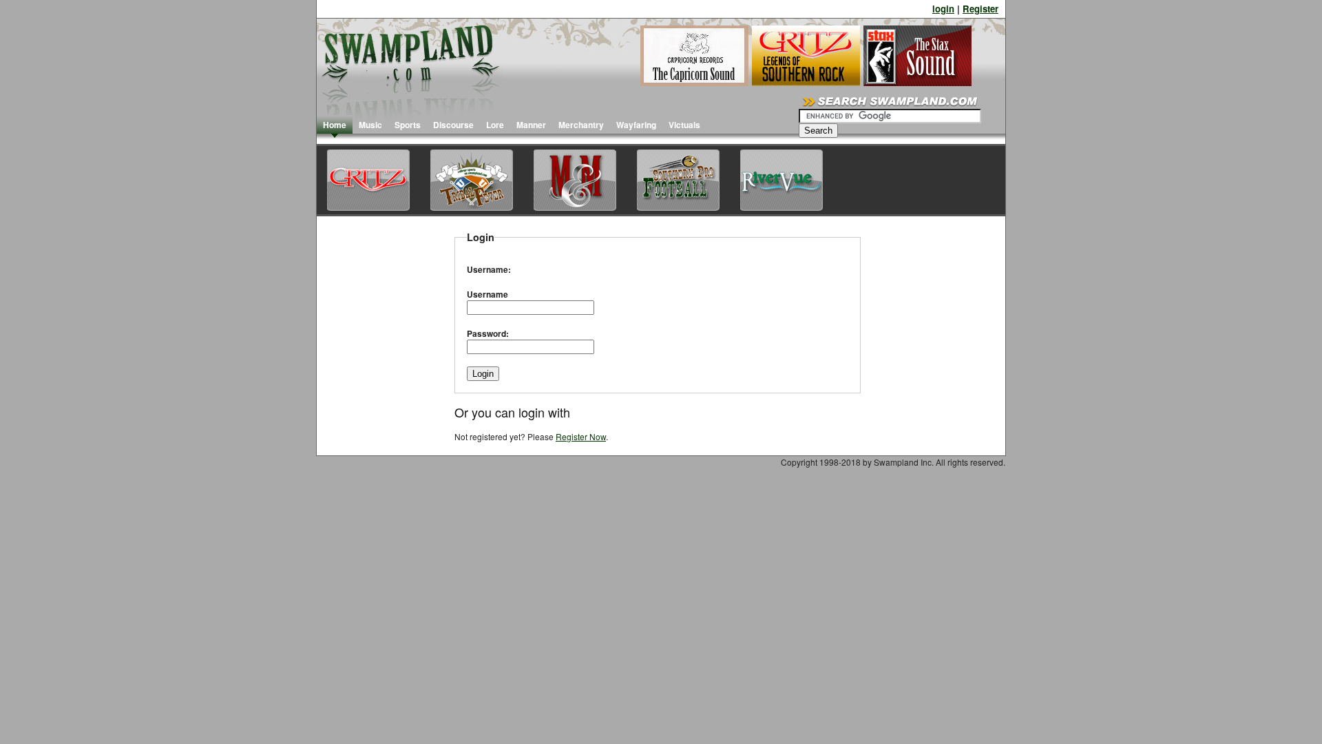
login (943, 8)
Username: (489, 269)
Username (487, 294)
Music (370, 124)
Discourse (453, 124)
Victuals (684, 124)
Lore (495, 124)
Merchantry (581, 124)
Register (980, 8)
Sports (408, 124)
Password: (488, 333)
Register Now (581, 436)
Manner (531, 124)
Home (334, 124)
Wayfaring (636, 124)
